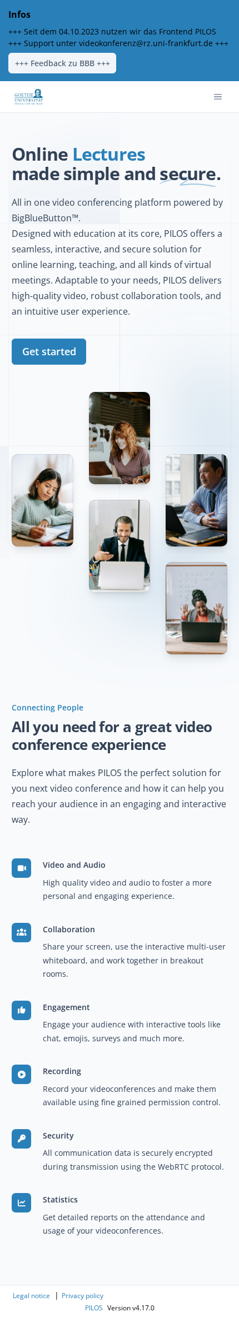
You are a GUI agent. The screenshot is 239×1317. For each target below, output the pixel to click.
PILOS (94, 1308)
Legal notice (31, 1295)
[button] (218, 96)
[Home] (28, 97)
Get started (49, 351)
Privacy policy (82, 1295)
